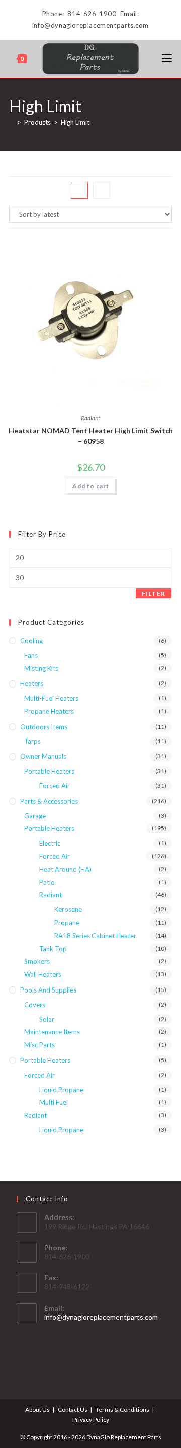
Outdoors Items (43, 727)
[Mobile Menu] (167, 58)
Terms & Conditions (122, 1409)
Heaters (31, 683)
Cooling (31, 641)
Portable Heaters (49, 771)
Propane (66, 923)
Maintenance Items (52, 1032)
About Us (37, 1409)
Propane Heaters (49, 711)
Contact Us (72, 1409)
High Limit (75, 122)
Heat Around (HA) (65, 869)
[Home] (11, 122)
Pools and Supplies (48, 990)
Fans (31, 655)
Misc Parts (39, 1045)
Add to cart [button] (90, 486)
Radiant (90, 418)
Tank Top (53, 949)
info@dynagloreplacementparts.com (101, 1317)
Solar (46, 1019)
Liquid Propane (61, 1090)
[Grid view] (79, 190)
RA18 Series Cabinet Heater (95, 936)
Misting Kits (41, 668)
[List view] (101, 190)
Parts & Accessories (49, 801)
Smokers (37, 961)
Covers (34, 1005)
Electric (49, 843)
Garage (35, 816)
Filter (153, 593)
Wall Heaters (42, 974)
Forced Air (54, 786)
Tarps (32, 741)
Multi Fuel (53, 1102)
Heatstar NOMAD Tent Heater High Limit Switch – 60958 (91, 435)
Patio (47, 882)
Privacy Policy (90, 1419)
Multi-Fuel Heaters (51, 698)
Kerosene (68, 909)
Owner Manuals (43, 756)
